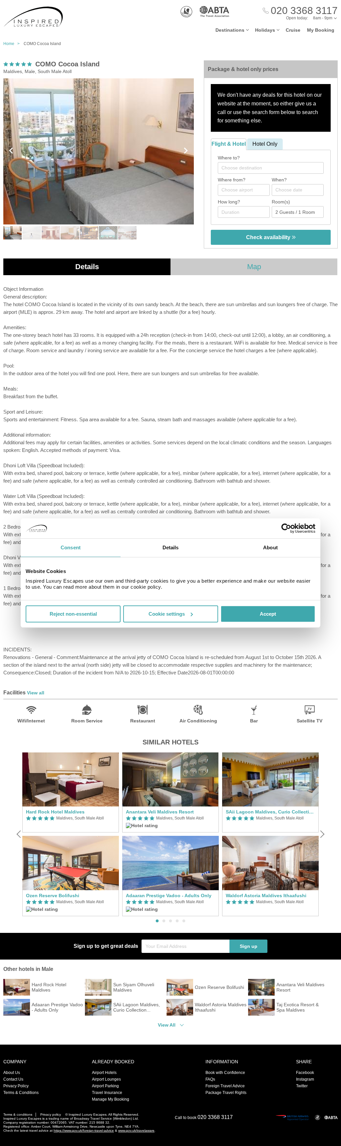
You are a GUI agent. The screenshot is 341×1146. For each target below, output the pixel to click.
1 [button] (157, 921)
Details (87, 266)
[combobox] (271, 168)
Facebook (305, 1072)
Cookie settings (167, 614)
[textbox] (274, 167)
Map (254, 266)
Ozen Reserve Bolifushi (52, 895)
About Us (11, 1072)
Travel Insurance (107, 1092)
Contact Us (13, 1079)
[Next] (321, 834)
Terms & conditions (17, 1114)
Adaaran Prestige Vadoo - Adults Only (168, 895)
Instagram (305, 1079)
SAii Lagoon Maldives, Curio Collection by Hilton (270, 811)
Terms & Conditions (21, 1092)
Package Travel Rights (225, 1092)
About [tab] (270, 547)
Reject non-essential (73, 614)
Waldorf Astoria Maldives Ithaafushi (266, 895)
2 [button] (164, 921)
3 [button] (170, 921)
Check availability (269, 237)
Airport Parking (105, 1086)
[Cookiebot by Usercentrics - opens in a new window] (286, 528)
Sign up (248, 946)
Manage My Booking (110, 1099)
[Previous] (19, 834)
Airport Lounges (106, 1079)
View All (166, 1025)
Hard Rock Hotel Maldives (55, 811)
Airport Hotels (104, 1072)
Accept (268, 614)
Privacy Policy (16, 1086)
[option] (71, 834)
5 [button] (183, 921)
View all (35, 692)
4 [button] (177, 921)
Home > (13, 43)
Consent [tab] (71, 547)
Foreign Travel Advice (225, 1086)
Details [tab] (171, 547)
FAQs (210, 1079)
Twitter (302, 1086)
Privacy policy (50, 1114)
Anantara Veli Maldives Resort (160, 811)
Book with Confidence (225, 1072)
